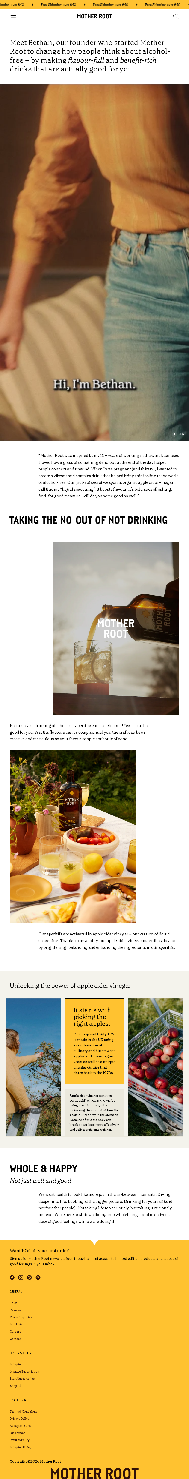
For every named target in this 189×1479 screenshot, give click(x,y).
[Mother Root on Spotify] (38, 1277)
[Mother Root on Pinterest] (29, 1277)
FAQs (13, 1303)
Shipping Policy (20, 1447)
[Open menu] (13, 15)
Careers (15, 1332)
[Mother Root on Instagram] (20, 1277)
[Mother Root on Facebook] (12, 1277)
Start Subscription (22, 1379)
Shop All (15, 1386)
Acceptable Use (20, 1426)
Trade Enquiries (21, 1317)
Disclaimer (17, 1433)
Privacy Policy (19, 1419)
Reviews (15, 1310)
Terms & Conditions (23, 1411)
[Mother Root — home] (94, 16)
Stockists (16, 1324)
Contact (15, 1339)
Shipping (16, 1364)
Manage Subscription (24, 1372)
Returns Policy (20, 1440)
